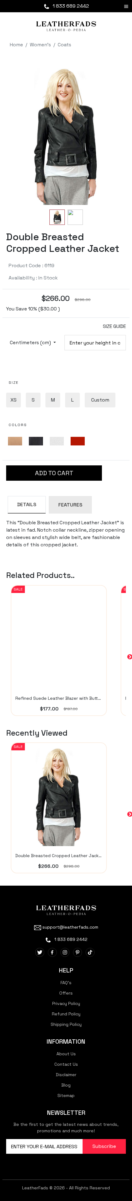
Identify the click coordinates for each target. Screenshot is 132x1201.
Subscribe (104, 1146)
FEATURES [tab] (70, 505)
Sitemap (66, 1095)
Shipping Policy (66, 1024)
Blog (66, 1085)
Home (16, 44)
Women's (40, 44)
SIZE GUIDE (114, 326)
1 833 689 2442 (70, 6)
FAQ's (66, 982)
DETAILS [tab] (26, 504)
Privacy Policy (66, 1003)
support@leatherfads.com (70, 927)
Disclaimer (66, 1074)
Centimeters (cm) (31, 342)
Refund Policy (66, 1014)
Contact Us (66, 1064)
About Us (66, 1054)
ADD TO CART (54, 473)
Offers (66, 993)
